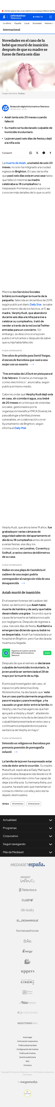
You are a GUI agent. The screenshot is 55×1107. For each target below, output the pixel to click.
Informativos (17, 804)
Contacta (27, 1065)
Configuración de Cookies (27, 1049)
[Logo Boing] (28, 941)
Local (26, 23)
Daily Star (36, 304)
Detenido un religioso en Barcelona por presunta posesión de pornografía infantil (26, 748)
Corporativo (10, 836)
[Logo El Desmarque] (27, 921)
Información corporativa (27, 1041)
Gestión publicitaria (27, 1057)
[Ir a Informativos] (17, 16)
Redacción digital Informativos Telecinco (29, 106)
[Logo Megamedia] (29, 1082)
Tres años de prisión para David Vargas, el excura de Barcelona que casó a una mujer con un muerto (26, 360)
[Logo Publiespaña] (27, 1012)
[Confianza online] (27, 1096)
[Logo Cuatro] (27, 900)
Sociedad (37, 23)
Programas (10, 828)
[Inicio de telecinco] (4, 16)
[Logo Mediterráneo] (27, 1023)
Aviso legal (27, 1037)
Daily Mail (20, 428)
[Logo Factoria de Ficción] (27, 930)
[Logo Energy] (27, 951)
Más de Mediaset (13, 852)
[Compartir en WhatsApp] (30, 153)
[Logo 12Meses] (27, 992)
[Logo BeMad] (27, 961)
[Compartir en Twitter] (37, 153)
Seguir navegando (14, 844)
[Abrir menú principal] (50, 16)
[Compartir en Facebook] (50, 153)
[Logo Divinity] (27, 910)
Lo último (7, 23)
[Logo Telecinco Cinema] (27, 982)
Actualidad (9, 819)
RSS (27, 1061)
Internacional (11, 29)
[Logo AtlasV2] (27, 1002)
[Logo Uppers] (27, 971)
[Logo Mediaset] (27, 866)
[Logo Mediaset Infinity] (28, 879)
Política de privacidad (27, 1045)
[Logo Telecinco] (27, 889)
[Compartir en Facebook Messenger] (43, 153)
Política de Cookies (28, 1053)
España (18, 23)
